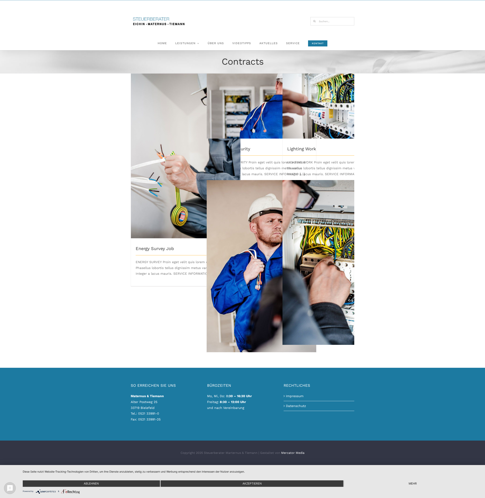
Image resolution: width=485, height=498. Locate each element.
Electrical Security (261, 103)
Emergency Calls (337, 259)
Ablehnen (91, 483)
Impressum (295, 396)
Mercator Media (292, 453)
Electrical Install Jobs (261, 263)
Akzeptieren (252, 483)
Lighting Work (337, 103)
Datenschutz (296, 406)
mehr (413, 483)
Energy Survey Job (185, 152)
